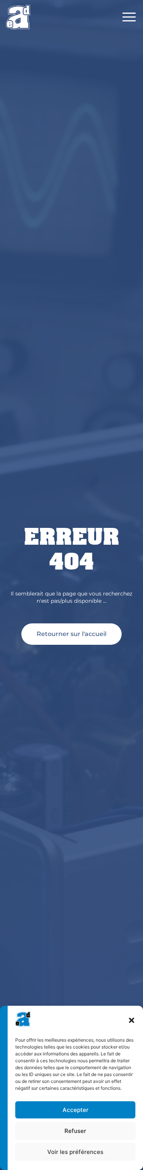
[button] (131, 1020)
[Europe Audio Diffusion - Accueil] (18, 17)
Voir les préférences (75, 1151)
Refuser (75, 1130)
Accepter (75, 1109)
